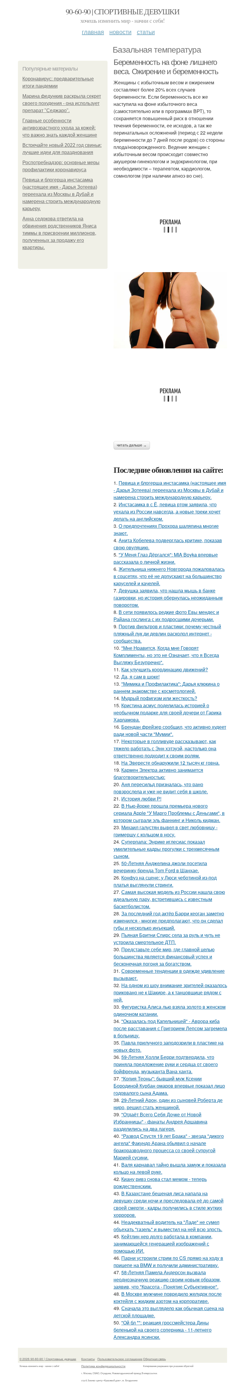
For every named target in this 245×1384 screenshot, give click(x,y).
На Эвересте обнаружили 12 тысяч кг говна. (170, 762)
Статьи (146, 31)
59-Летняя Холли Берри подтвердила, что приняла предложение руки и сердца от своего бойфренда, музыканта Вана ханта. (166, 1064)
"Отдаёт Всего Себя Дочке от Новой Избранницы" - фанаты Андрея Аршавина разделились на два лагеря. (160, 1121)
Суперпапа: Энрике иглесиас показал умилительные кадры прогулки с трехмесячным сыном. (166, 848)
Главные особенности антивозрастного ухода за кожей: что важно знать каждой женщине (59, 128)
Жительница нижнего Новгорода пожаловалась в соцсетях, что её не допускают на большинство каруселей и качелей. (169, 576)
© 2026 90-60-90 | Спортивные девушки (47, 1359)
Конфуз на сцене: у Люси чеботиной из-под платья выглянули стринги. (165, 881)
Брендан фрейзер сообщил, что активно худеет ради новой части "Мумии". (170, 730)
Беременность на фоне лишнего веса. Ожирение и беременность (166, 67)
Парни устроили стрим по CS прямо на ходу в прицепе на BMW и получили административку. (168, 1262)
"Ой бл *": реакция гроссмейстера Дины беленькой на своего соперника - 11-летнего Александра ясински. (163, 1329)
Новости (120, 31)
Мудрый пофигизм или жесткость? (159, 698)
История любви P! (141, 798)
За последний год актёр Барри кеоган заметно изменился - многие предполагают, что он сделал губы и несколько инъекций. (169, 920)
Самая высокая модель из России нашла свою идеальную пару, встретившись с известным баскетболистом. (169, 899)
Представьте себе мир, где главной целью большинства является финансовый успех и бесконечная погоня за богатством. (164, 956)
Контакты (88, 1359)
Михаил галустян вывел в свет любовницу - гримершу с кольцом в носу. (166, 831)
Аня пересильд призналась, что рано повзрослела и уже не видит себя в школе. (161, 788)
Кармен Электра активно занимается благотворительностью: (158, 773)
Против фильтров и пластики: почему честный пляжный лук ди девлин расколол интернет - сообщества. (167, 633)
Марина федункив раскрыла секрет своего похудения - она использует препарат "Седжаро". (61, 103)
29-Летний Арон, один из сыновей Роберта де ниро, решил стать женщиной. (168, 1104)
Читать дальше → (132, 445)
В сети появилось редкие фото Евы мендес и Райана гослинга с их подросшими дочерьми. (166, 616)
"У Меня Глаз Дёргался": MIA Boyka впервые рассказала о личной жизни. (166, 558)
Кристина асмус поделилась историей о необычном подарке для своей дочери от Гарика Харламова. (167, 712)
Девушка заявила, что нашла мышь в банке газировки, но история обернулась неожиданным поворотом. (168, 597)
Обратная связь (154, 1359)
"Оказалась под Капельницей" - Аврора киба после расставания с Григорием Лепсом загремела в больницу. (170, 1028)
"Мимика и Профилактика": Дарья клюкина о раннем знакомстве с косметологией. (167, 687)
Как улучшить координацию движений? (164, 669)
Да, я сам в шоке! (140, 676)
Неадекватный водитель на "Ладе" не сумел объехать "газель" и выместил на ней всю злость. (168, 1226)
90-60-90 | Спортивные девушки (123, 11)
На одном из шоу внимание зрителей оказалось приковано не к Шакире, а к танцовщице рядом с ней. (170, 992)
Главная (93, 31)
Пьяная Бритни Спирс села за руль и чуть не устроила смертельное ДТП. (167, 939)
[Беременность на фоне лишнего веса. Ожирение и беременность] (170, 310)
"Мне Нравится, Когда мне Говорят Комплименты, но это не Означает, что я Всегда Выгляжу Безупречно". (166, 655)
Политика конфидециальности (103, 1366)
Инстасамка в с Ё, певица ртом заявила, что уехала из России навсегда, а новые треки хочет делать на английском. (167, 511)
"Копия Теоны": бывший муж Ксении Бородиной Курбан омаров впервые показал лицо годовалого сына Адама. (169, 1085)
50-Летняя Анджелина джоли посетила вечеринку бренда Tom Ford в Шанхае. (160, 867)
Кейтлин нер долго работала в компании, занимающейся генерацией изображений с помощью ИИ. (163, 1243)
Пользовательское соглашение (120, 1359)
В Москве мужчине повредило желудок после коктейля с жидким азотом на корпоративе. (168, 1297)
